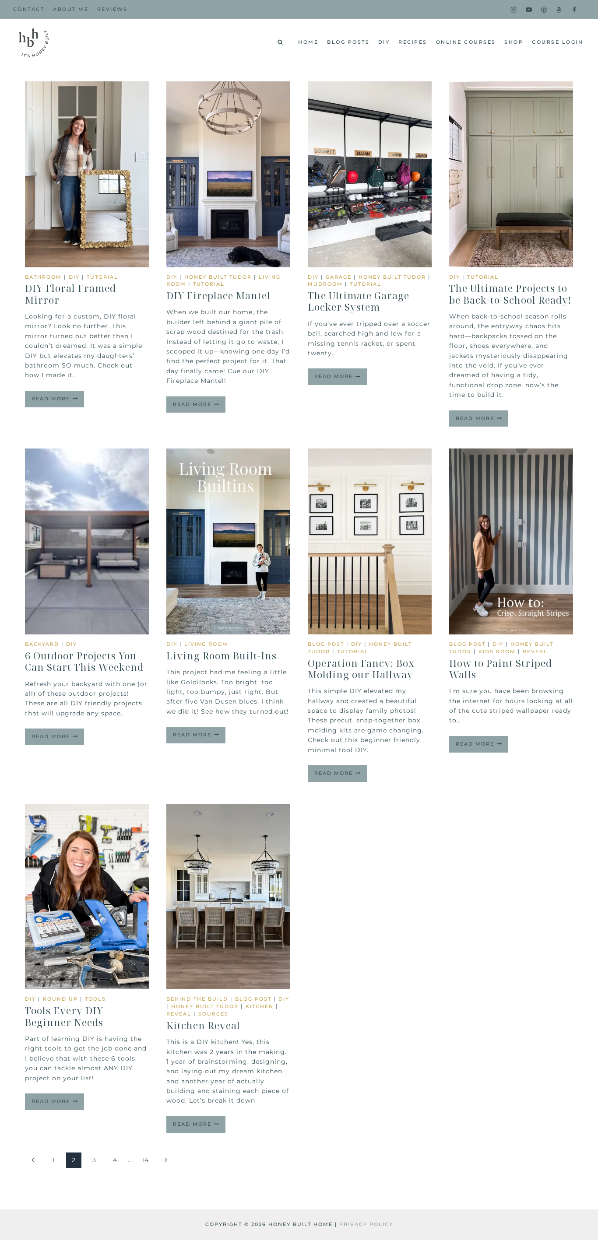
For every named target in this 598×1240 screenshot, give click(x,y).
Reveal (535, 651)
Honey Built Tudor (218, 277)
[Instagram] (513, 10)
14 (145, 1160)
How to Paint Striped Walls (500, 668)
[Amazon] (559, 10)
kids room (497, 651)
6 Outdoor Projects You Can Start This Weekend (84, 661)
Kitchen (260, 1006)
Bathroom (43, 277)
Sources (213, 1014)
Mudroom (325, 284)
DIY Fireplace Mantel (218, 295)
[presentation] (87, 174)
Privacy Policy (366, 1224)
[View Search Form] (280, 42)
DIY (384, 42)
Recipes (412, 42)
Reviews (112, 9)
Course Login (557, 42)
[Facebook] (574, 10)
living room (206, 644)
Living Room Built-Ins (221, 655)
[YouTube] (529, 10)
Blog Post (326, 644)
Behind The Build (197, 999)
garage (339, 277)
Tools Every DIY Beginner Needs (64, 1016)
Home (308, 42)
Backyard (42, 644)
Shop (513, 42)
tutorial (102, 277)
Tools (95, 999)
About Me (70, 9)
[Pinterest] (544, 10)
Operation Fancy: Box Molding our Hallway (361, 668)
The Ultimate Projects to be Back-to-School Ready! (510, 293)
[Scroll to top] (577, 1127)
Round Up (60, 999)
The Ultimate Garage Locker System (358, 301)
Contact (29, 9)
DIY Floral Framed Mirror (70, 293)
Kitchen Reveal (203, 1025)
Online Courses (466, 42)
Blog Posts (348, 42)
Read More (58, 401)
